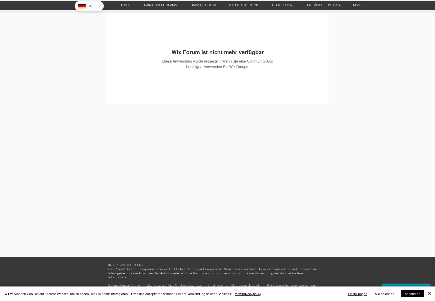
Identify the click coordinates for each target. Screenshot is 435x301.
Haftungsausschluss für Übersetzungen (173, 285)
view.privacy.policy (248, 293)
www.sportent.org (303, 285)
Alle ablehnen (384, 293)
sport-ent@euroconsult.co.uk (239, 285)
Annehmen (412, 293)
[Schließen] (429, 293)
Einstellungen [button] (357, 293)
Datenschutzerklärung (124, 285)
